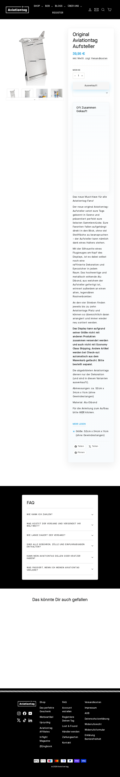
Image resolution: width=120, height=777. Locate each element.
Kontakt (66, 743)
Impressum (91, 708)
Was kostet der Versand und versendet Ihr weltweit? (54, 525)
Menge (77, 70)
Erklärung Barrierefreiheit (93, 737)
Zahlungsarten (70, 737)
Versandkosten (99, 58)
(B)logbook (46, 746)
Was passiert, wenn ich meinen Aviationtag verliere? (53, 569)
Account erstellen (67, 710)
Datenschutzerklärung (94, 719)
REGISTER (57, 13)
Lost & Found (69, 726)
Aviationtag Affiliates (46, 730)
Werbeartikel (46, 717)
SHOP (37, 6)
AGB (87, 713)
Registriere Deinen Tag (68, 719)
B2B (47, 6)
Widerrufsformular (94, 730)
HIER (82, 412)
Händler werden (70, 732)
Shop (43, 702)
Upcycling (45, 722)
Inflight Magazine (45, 739)
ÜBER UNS (74, 6)
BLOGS (59, 6)
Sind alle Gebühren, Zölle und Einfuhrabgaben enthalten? (56, 546)
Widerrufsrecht (93, 724)
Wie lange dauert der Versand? (46, 535)
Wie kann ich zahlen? (40, 514)
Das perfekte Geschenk (47, 710)
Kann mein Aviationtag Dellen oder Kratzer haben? (54, 557)
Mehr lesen (79, 424)
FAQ (64, 702)
